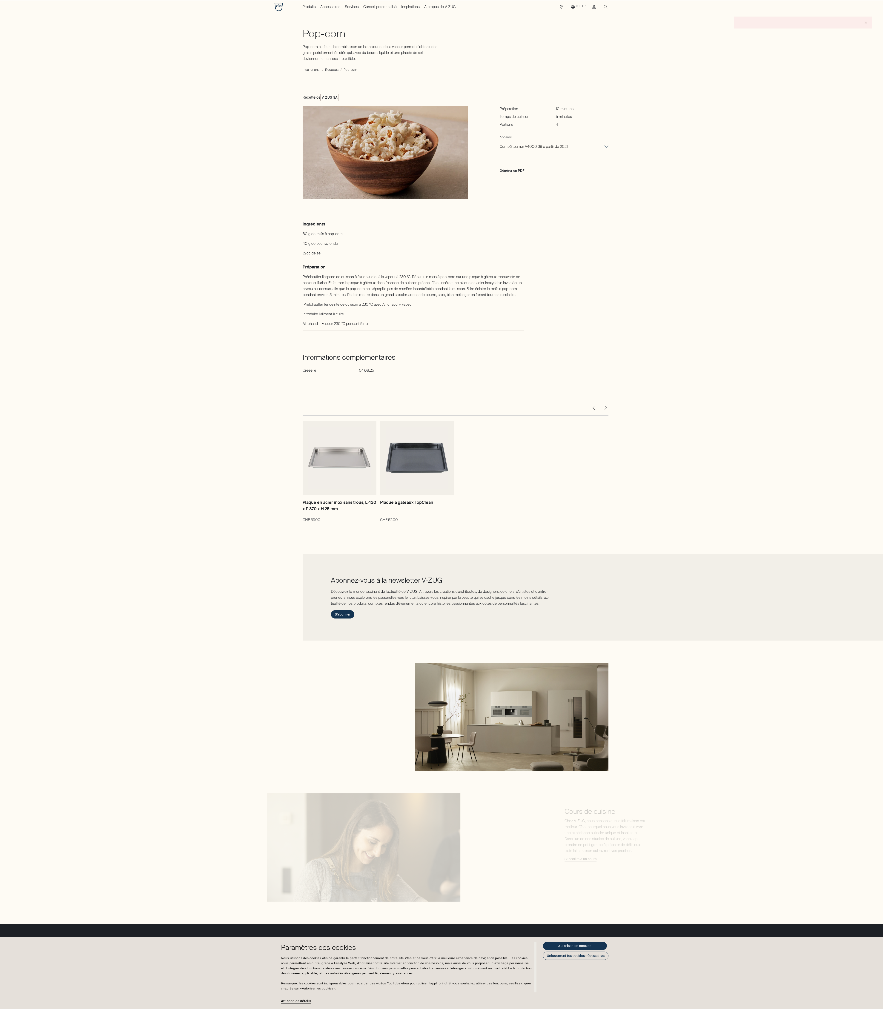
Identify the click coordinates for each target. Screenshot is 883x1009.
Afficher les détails (296, 1001)
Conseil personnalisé (380, 6)
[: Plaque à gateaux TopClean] (380, 528)
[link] (561, 8)
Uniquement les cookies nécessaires (576, 956)
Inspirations (410, 6)
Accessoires (330, 6)
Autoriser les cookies (574, 946)
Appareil (506, 137)
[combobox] (554, 147)
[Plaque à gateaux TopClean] (417, 458)
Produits (309, 6)
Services (352, 6)
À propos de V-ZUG (440, 6)
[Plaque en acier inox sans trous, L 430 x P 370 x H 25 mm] (339, 458)
